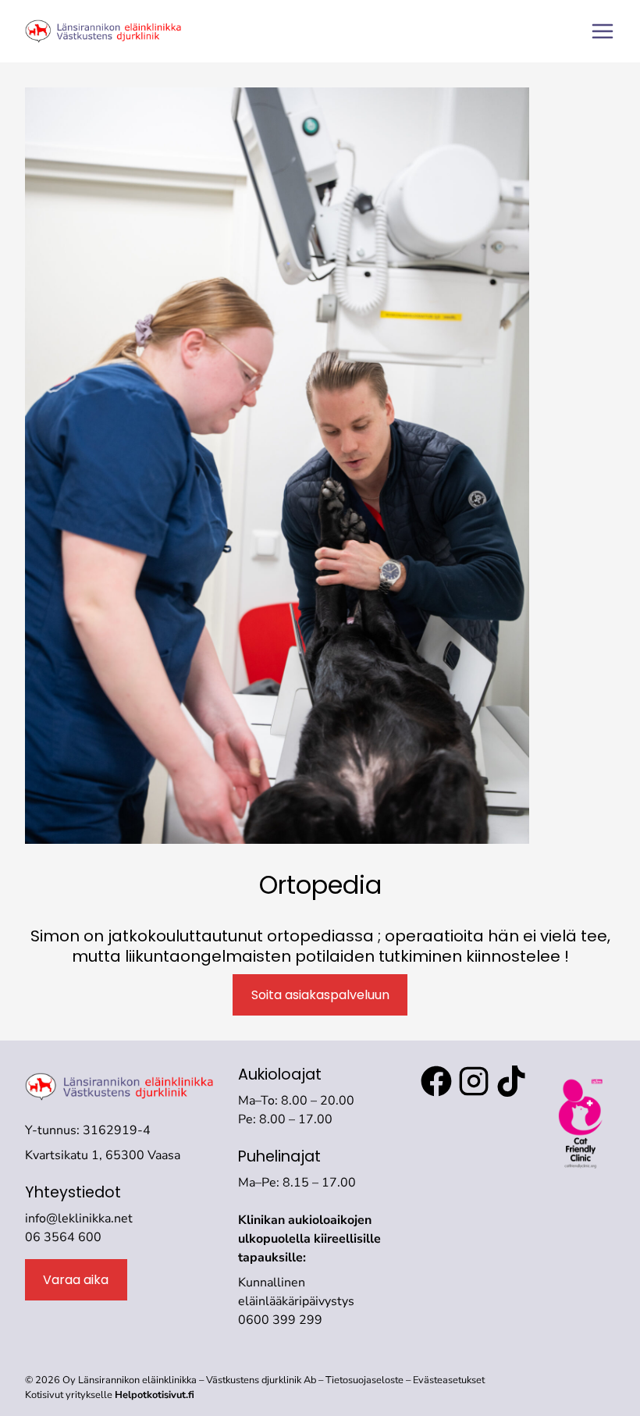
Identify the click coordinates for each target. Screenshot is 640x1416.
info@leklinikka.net (79, 1218)
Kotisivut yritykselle (109, 1395)
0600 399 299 (280, 1320)
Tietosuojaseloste (365, 1380)
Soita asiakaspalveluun (320, 995)
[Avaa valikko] (602, 31)
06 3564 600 (63, 1237)
